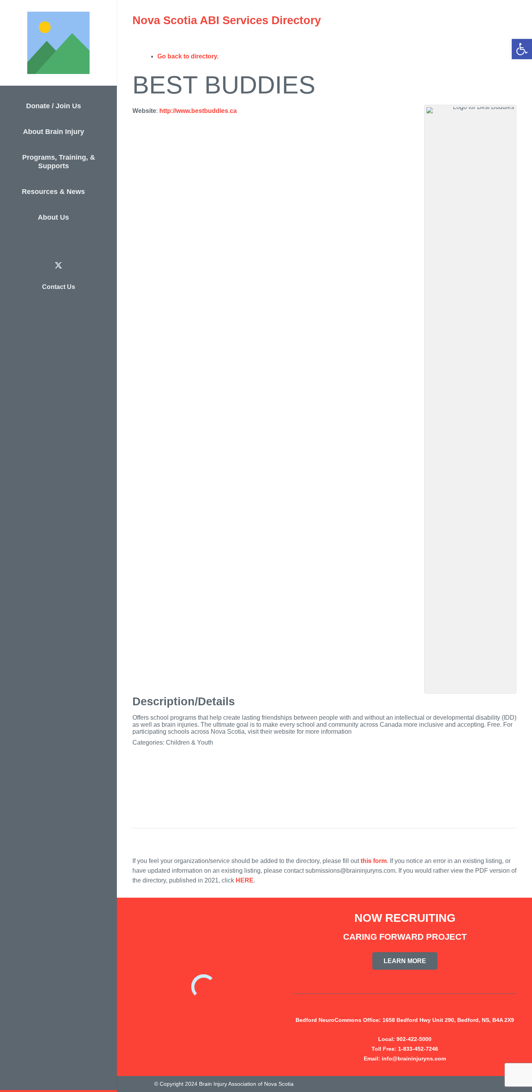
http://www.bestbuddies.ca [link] (198, 110)
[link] (522, 49)
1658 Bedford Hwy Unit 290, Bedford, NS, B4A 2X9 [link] (448, 1020)
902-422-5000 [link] (414, 1039)
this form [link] (374, 861)
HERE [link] (245, 880)
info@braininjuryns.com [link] (414, 1058)
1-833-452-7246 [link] (418, 1049)
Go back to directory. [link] (187, 56)
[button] (86, 107)
